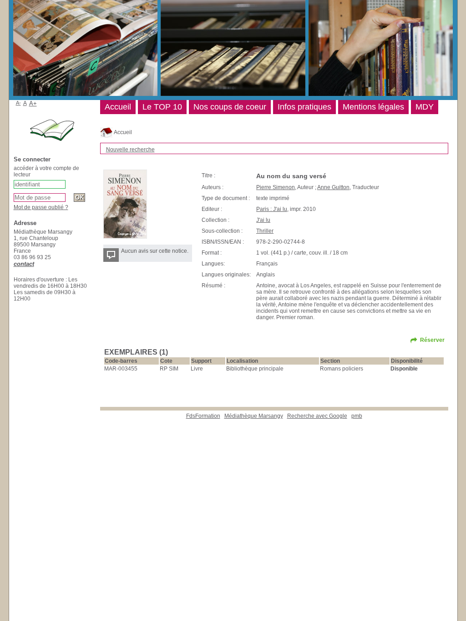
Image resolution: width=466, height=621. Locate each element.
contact (24, 263)
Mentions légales (373, 106)
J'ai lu (263, 220)
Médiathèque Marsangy (253, 416)
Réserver (432, 340)
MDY (424, 106)
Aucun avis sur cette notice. (154, 251)
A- (18, 102)
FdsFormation (203, 416)
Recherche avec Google (317, 416)
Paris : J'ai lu (271, 209)
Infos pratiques (304, 106)
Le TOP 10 (162, 106)
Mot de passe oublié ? (41, 207)
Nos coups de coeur (229, 106)
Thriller (265, 231)
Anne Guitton (333, 187)
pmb (356, 416)
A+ (33, 103)
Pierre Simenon (275, 187)
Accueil (122, 132)
